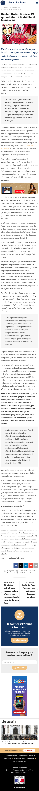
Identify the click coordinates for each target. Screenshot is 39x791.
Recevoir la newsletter (27, 755)
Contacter (8, 758)
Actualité (12, 573)
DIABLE (21, 573)
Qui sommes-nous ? (10, 755)
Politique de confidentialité (24, 758)
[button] (16, 565)
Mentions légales (19, 761)
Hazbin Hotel (28, 573)
